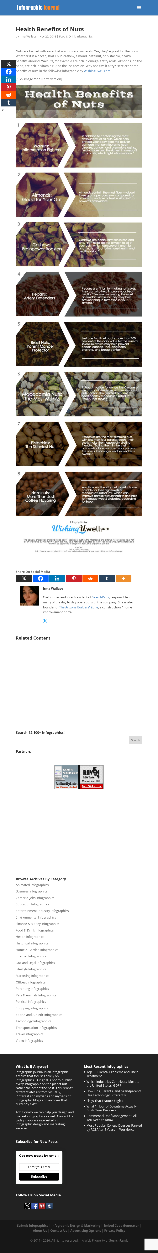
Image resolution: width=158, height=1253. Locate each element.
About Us (40, 1230)
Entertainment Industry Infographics (42, 911)
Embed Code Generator (121, 1225)
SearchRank (100, 597)
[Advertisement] (79, 680)
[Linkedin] (57, 578)
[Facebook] (41, 578)
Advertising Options (85, 1230)
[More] (123, 578)
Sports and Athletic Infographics (39, 1015)
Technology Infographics (33, 1021)
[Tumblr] (107, 578)
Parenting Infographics (32, 989)
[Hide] (2, 110)
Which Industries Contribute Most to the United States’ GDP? (113, 1083)
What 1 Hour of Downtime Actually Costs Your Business (112, 1108)
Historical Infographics (32, 943)
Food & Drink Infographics (76, 36)
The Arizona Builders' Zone (78, 607)
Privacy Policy (114, 1230)
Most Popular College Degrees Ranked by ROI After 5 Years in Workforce (114, 1127)
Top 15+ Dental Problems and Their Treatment (112, 1074)
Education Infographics (32, 904)
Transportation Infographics (36, 1028)
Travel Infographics (30, 1034)
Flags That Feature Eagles (105, 1101)
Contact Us (58, 1230)
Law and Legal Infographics (35, 963)
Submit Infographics (32, 1225)
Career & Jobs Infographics (35, 898)
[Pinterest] (74, 578)
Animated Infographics (32, 885)
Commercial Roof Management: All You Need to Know (112, 1118)
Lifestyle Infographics (31, 969)
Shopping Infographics (32, 1008)
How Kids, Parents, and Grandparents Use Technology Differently (114, 1093)
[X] (24, 578)
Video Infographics (29, 1041)
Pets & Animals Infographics (36, 995)
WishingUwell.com (97, 71)
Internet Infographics (31, 956)
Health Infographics (30, 937)
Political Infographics (31, 1002)
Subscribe (39, 1176)
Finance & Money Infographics (38, 924)
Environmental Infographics (36, 917)
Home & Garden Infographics (37, 950)
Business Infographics (32, 891)
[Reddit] (90, 578)
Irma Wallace (28, 36)
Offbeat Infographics (31, 982)
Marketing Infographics (32, 976)
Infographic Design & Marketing (75, 1225)
